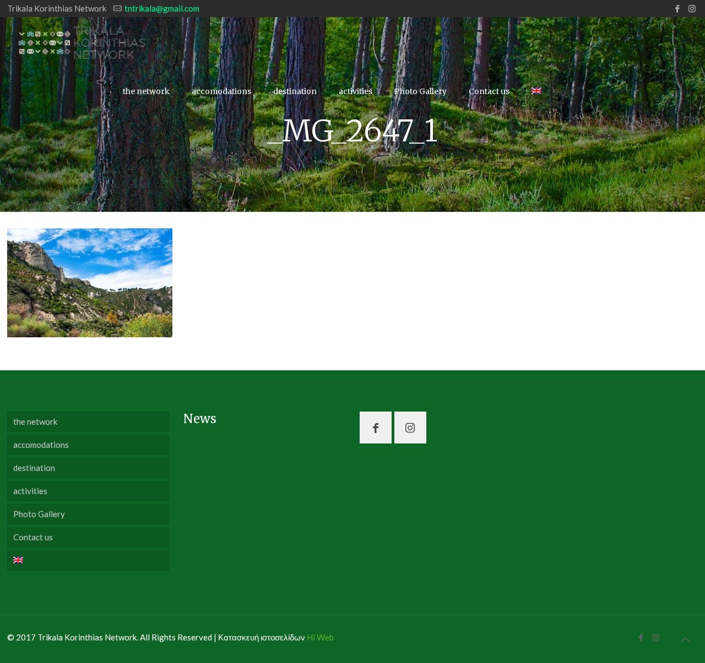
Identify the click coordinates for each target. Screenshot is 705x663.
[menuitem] (88, 560)
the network (35, 421)
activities (30, 491)
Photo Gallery (39, 514)
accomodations (41, 445)
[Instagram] (692, 8)
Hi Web (320, 637)
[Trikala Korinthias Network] (82, 42)
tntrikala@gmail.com (161, 8)
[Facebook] (677, 8)
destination (34, 468)
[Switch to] (536, 91)
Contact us (33, 537)
